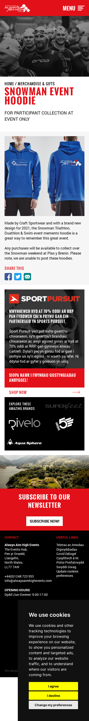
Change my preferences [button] (53, 705)
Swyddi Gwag (66, 567)
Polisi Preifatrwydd (70, 562)
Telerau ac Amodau (70, 545)
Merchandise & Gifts (36, 83)
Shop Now (18, 392)
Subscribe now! (44, 521)
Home (9, 83)
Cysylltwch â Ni (67, 558)
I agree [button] (53, 686)
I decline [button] (53, 696)
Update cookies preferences (67, 573)
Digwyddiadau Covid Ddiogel (66, 551)
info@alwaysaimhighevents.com (28, 580)
